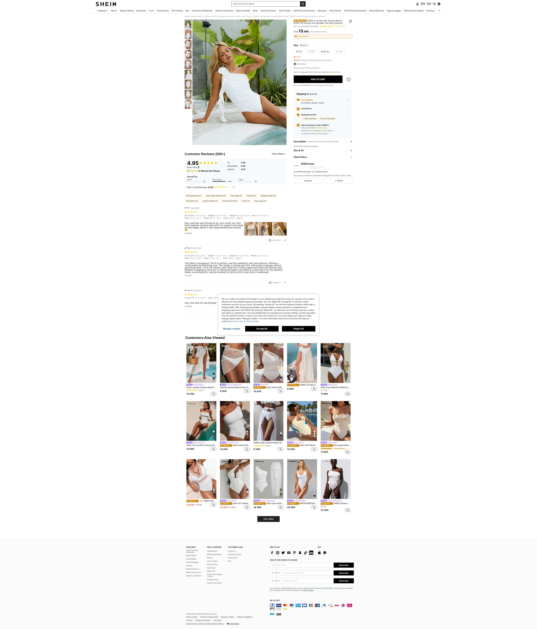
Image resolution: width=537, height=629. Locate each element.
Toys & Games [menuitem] (335, 11)
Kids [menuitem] (187, 11)
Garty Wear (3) (236, 196)
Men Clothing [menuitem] (177, 11)
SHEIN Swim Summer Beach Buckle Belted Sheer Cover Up (268, 443)
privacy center (308, 590)
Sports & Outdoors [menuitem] (268, 11)
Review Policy (192, 167)
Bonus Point (232, 558)
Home (187, 16)
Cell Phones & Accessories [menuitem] (304, 11)
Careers (189, 566)
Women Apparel (197, 16)
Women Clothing (211, 16)
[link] (423, 3)
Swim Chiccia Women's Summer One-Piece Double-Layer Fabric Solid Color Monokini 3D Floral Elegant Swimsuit (268, 387)
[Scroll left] (436, 10)
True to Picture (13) (229, 201)
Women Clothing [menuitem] (127, 11)
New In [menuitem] (114, 11)
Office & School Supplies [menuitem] (414, 11)
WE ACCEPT (275, 600)
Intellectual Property (203, 620)
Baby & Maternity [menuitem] (376, 11)
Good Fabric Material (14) (216, 196)
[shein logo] (106, 4)
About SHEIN (191, 556)
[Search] (303, 4)
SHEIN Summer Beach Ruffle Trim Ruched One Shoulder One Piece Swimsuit (336, 503)
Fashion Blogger (192, 562)
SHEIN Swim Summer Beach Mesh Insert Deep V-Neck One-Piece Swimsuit (201, 501)
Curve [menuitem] (151, 11)
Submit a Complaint (193, 576)
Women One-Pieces (243, 16)
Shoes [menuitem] (255, 11)
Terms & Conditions (244, 617)
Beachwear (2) (192, 201)
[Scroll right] (439, 10)
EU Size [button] (303, 45)
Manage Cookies (227, 617)
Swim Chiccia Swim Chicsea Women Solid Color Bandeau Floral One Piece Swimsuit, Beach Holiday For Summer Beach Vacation (201, 445)
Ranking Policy (212, 580)
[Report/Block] (285, 240)
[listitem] (201, 370)
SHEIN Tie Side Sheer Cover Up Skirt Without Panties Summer (302, 385)
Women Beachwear (226, 16)
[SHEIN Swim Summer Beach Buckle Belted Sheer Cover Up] (268, 421)
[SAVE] (348, 79)
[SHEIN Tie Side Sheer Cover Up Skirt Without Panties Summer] (302, 363)
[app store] (319, 554)
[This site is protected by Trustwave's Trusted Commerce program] (272, 614)
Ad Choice (218, 620)
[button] (434, 4)
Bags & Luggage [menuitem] (394, 11)
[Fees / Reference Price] (310, 32)
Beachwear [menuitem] (141, 11)
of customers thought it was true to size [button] (313, 60)
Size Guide (211, 568)
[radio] (299, 51)
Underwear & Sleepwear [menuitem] (202, 11)
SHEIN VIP (211, 571)
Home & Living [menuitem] (163, 11)
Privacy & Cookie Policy (324, 588)
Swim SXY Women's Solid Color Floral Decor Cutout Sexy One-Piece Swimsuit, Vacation (302, 445)
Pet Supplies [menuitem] (431, 11)
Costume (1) (251, 196)
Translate (188, 233)
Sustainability (191, 559)
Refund (210, 558)
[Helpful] (270, 240)
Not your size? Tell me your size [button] (306, 68)
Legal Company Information (192, 551)
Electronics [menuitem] (322, 11)
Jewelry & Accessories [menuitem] (224, 11)
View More (268, 519)
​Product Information (214, 583)
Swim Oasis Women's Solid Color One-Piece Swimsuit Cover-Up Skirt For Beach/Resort (268, 503)
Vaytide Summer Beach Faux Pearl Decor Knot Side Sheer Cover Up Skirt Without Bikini (235, 387)
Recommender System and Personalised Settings (205, 624)
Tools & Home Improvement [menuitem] (355, 11)
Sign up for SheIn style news (283, 560)
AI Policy (189, 620)
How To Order (212, 561)
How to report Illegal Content (214, 575)
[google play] (325, 554)
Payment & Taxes (234, 554)
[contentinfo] (312, 607)
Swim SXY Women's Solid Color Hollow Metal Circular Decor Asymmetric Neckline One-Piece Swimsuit (235, 503)
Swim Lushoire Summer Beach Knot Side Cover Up (201, 387)
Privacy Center (191, 617)
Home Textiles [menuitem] (285, 11)
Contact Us (232, 551)
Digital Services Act (193, 572)
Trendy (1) (246, 201)
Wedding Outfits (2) (268, 196)
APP (319, 547)
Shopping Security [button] (308, 115)
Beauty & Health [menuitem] (243, 11)
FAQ (229, 561)
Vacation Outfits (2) (209, 201)
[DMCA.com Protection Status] (278, 614)
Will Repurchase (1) (193, 196)
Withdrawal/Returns (214, 554)
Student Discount (192, 569)
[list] (292, 553)
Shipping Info (212, 551)
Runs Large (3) (260, 201)
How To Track (212, 565)
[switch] (232, 187)
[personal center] (417, 4)
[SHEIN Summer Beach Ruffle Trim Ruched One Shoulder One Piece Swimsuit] (336, 479)
